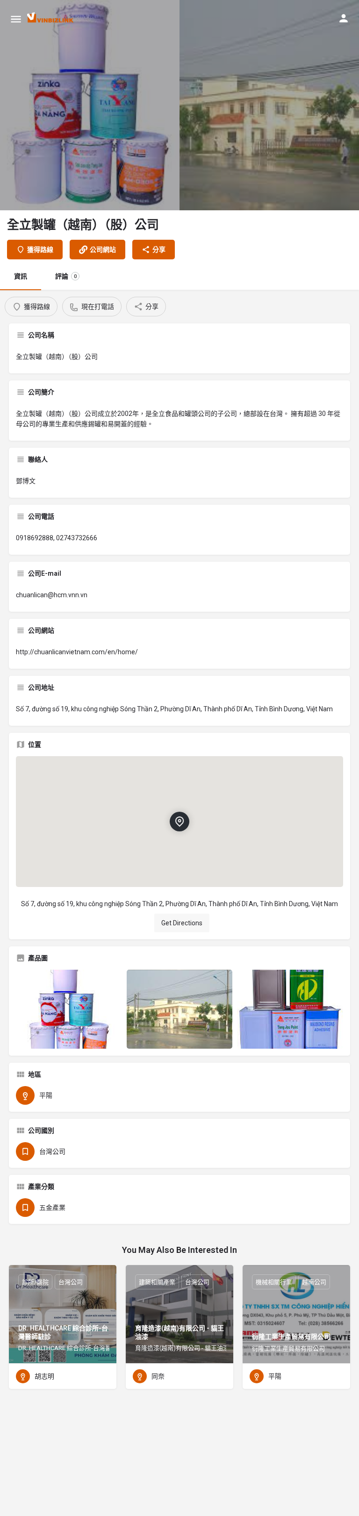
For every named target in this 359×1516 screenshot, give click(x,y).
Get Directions (181, 923)
